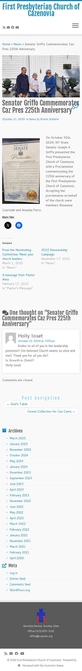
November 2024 (20, 450)
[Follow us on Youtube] (18, 27)
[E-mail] (9, 27)
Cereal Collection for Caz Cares (51, 411)
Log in (13, 573)
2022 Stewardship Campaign (54, 252)
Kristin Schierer (49, 119)
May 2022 (16, 512)
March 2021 (18, 547)
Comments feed (20, 584)
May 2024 (16, 461)
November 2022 (20, 501)
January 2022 (19, 535)
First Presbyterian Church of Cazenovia (41, 10)
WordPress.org (20, 590)
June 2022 (16, 507)
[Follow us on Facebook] (13, 27)
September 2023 (21, 478)
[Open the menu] (75, 26)
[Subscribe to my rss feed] (5, 27)
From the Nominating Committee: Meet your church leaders (17, 254)
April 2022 (17, 518)
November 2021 (20, 541)
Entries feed (17, 579)
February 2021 (19, 552)
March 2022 (18, 524)
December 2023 (20, 472)
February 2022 (19, 529)
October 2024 (19, 455)
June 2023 (16, 484)
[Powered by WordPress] (19, 664)
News (17, 44)
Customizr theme (53, 665)
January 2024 (19, 467)
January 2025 (19, 444)
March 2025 (18, 438)
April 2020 (17, 558)
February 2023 (19, 495)
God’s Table (17, 404)
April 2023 (17, 490)
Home (6, 44)
